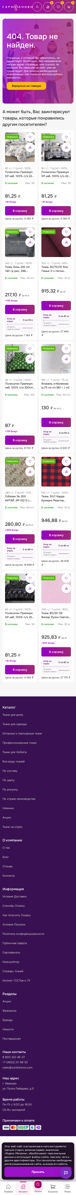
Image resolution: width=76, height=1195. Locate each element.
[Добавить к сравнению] (30, 147)
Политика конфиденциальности (23, 934)
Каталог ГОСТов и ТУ (16, 980)
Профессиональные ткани (20, 743)
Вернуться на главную (26, 86)
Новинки (8, 808)
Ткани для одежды (15, 724)
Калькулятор (11, 962)
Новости (8, 1029)
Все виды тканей (14, 761)
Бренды (8, 1020)
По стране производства (19, 799)
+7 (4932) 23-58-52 (15, 1062)
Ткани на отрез (12, 827)
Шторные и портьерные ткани (22, 733)
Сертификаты (11, 952)
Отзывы (8, 866)
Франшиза (9, 1010)
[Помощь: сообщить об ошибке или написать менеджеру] (66, 1173)
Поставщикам (12, 1038)
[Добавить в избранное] (30, 137)
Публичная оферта (15, 943)
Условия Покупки (14, 924)
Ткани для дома (13, 715)
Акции (7, 817)
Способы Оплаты (14, 906)
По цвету (8, 780)
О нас (6, 847)
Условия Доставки (15, 896)
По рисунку (10, 789)
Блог (6, 857)
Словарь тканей (13, 971)
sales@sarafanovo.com (18, 1067)
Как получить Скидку (17, 915)
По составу (10, 771)
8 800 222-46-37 (14, 1057)
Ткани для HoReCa (15, 752)
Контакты (9, 875)
